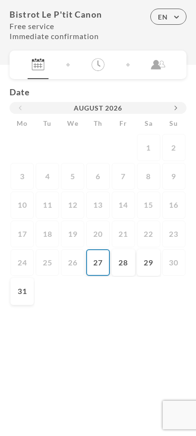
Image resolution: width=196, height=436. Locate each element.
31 (22, 290)
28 (123, 262)
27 (98, 262)
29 (148, 262)
